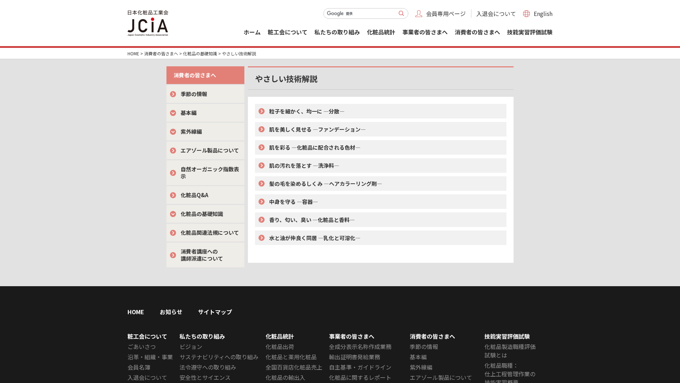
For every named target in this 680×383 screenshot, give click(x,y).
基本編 (189, 112)
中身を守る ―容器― (293, 201)
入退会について (496, 13)
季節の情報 (194, 94)
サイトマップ (215, 311)
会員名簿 (139, 367)
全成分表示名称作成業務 (360, 346)
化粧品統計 (381, 32)
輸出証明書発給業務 (354, 357)
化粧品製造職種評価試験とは (510, 350)
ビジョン (191, 346)
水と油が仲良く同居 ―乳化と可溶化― (315, 238)
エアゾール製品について (210, 150)
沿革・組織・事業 (150, 357)
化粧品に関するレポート (360, 377)
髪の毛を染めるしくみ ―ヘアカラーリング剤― (325, 183)
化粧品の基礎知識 (200, 53)
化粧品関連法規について (210, 232)
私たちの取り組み (337, 32)
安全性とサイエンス (205, 377)
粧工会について (287, 32)
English (543, 13)
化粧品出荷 (280, 346)
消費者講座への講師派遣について (202, 255)
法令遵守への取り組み (208, 367)
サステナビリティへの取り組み (219, 357)
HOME (133, 53)
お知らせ (171, 311)
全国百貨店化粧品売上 (294, 367)
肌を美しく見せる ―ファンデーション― (317, 129)
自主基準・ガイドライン (360, 367)
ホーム (252, 32)
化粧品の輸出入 (285, 377)
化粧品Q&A (194, 195)
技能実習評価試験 (529, 32)
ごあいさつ (142, 346)
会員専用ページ (446, 13)
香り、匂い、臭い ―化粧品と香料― (312, 219)
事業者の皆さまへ (425, 32)
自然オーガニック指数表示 (210, 172)
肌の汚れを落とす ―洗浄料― (304, 165)
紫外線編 (191, 131)
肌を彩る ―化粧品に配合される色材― (315, 147)
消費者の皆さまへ (477, 32)
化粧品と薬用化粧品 (291, 357)
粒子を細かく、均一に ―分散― (307, 111)
